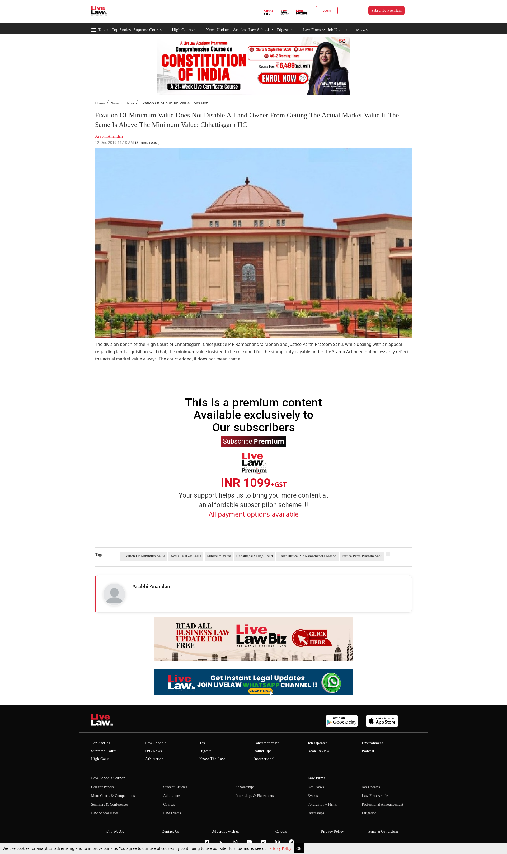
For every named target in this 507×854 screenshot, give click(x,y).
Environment (372, 743)
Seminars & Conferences (109, 804)
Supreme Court (146, 29)
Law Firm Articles (375, 796)
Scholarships (245, 787)
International (264, 759)
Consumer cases (266, 743)
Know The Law (212, 759)
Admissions (171, 796)
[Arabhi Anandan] (114, 594)
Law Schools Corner (108, 778)
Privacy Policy (280, 849)
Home (100, 103)
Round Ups (262, 751)
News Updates (218, 29)
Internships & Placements (255, 796)
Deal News (316, 787)
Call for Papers (102, 787)
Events (313, 796)
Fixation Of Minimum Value (144, 556)
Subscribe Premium (386, 10)
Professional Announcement (382, 804)
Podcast (368, 751)
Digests (283, 29)
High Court (100, 759)
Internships (316, 813)
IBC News (153, 751)
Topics (103, 29)
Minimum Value (219, 556)
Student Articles (175, 787)
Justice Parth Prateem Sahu (362, 556)
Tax (202, 743)
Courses (169, 804)
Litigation (369, 813)
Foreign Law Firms (322, 804)
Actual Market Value (186, 556)
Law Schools (259, 29)
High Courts (182, 29)
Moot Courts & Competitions (113, 796)
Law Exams (172, 813)
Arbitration (154, 759)
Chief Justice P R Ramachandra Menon (307, 556)
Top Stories (121, 29)
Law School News (104, 813)
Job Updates (337, 29)
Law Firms (312, 29)
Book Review (319, 751)
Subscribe (253, 441)
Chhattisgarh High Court (254, 556)
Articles (239, 29)
